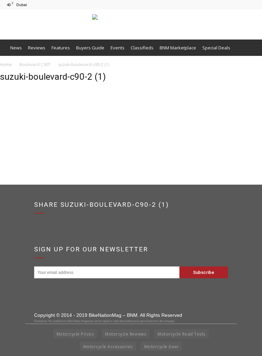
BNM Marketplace (178, 48)
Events (118, 48)
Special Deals (216, 48)
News (16, 48)
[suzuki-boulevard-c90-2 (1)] (17, 121)
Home (6, 64)
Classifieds (142, 48)
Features (61, 48)
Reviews (36, 48)
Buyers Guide (90, 48)
